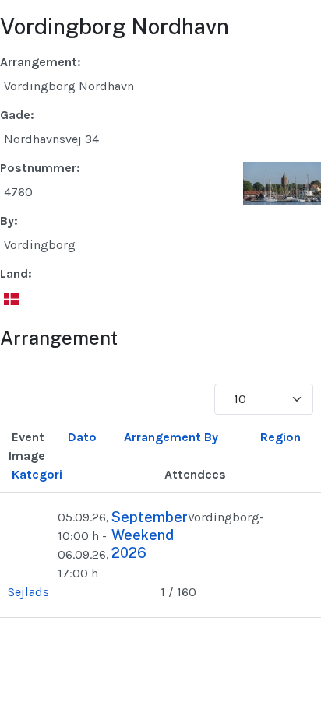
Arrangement (162, 437)
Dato (82, 437)
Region (280, 437)
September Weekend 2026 (149, 535)
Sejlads (28, 591)
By (211, 437)
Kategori (37, 474)
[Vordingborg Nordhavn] (282, 182)
